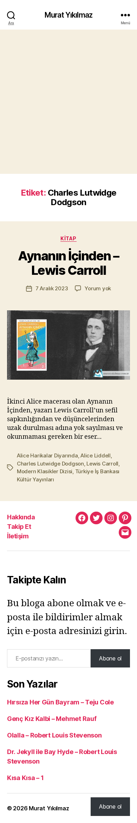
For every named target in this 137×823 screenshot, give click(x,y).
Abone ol (110, 658)
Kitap (68, 238)
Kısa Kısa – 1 (25, 777)
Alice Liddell (95, 455)
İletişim (17, 536)
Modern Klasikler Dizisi (44, 471)
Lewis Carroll (102, 463)
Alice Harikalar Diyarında (47, 455)
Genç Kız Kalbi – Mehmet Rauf (51, 718)
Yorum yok (98, 288)
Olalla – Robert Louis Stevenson (54, 735)
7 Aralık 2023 (51, 288)
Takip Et (19, 526)
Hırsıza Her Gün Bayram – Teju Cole (60, 702)
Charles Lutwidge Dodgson (50, 463)
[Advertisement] (68, 101)
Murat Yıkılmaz (68, 15)
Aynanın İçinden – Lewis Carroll (68, 263)
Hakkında (21, 517)
